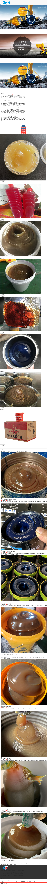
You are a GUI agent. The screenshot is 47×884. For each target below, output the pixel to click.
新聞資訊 (2, 449)
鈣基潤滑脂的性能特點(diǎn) (6, 706)
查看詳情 (2, 181)
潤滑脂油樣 (23, 131)
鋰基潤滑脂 (23, 127)
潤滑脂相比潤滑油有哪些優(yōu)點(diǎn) (8, 551)
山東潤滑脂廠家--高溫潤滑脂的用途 (7, 603)
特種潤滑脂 (23, 133)
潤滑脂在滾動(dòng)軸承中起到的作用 (8, 809)
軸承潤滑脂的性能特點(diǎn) (6, 758)
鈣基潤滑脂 (23, 129)
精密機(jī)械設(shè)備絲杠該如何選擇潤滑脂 (8, 499)
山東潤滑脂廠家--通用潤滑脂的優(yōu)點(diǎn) (9, 654)
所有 (23, 125)
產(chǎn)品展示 (3, 123)
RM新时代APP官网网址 (4, 883)
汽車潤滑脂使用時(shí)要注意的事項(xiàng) (8, 860)
